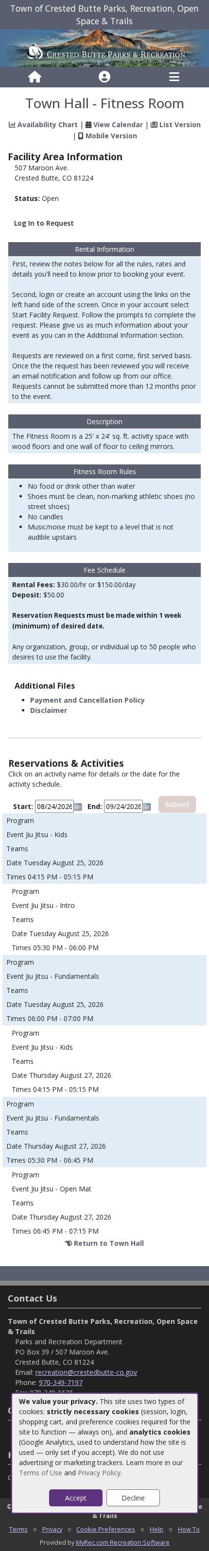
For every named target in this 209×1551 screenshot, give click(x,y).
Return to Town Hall (109, 1243)
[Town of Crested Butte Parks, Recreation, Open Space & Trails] (104, 47)
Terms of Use (40, 1472)
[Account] (104, 77)
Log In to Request (44, 223)
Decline (133, 1497)
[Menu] (174, 77)
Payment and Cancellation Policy (87, 700)
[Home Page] (34, 77)
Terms (18, 1529)
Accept (76, 1497)
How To (189, 1529)
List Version (180, 124)
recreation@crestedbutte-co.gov (86, 1372)
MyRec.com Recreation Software (123, 1542)
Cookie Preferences (105, 1529)
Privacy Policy (99, 1472)
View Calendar (118, 124)
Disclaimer (48, 710)
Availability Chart (47, 124)
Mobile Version (111, 135)
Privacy (52, 1529)
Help (156, 1529)
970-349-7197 (61, 1382)
